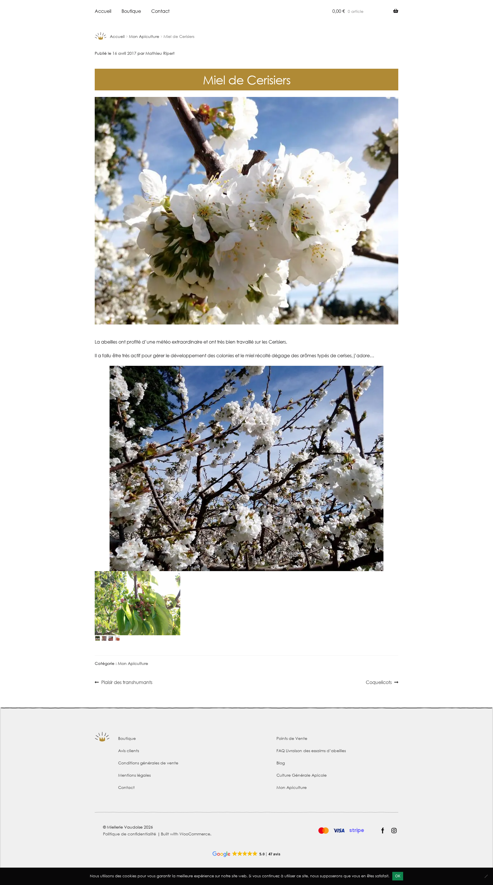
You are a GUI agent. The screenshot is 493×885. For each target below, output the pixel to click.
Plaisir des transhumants (126, 682)
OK (398, 876)
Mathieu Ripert (160, 53)
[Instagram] (394, 830)
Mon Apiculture (144, 36)
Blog (280, 763)
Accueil (103, 11)
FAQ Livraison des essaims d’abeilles (311, 750)
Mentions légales (134, 775)
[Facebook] (382, 830)
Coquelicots (379, 682)
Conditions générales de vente (148, 763)
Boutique (131, 11)
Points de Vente (291, 738)
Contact (160, 11)
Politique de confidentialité (129, 834)
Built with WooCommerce (185, 834)
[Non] (486, 876)
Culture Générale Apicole (301, 775)
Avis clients (128, 750)
